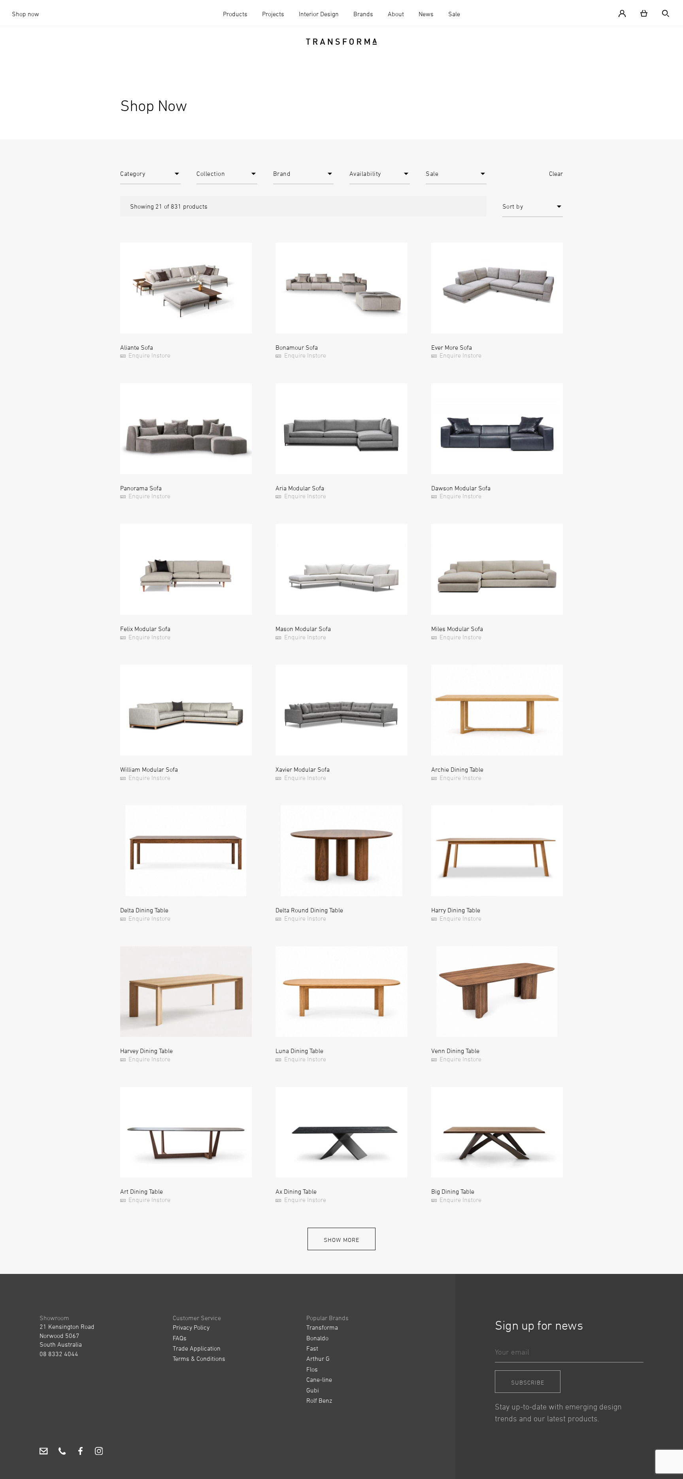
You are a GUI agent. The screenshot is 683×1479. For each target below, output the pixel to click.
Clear (556, 173)
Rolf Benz (319, 1400)
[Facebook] (80, 1452)
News (426, 13)
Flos (312, 1369)
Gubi (312, 1390)
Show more (341, 1239)
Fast (312, 1348)
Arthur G (318, 1358)
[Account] (625, 13)
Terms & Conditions (199, 1358)
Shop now (25, 13)
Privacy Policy (191, 1327)
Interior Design (319, 13)
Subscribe (527, 1382)
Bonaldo (317, 1337)
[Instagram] (99, 1452)
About (396, 13)
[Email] (44, 1452)
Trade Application (197, 1348)
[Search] (662, 13)
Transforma (322, 1327)
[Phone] (62, 1452)
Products (235, 13)
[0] (644, 13)
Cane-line (319, 1379)
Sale (454, 13)
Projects (273, 13)
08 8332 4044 (59, 1353)
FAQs (180, 1337)
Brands (363, 13)
